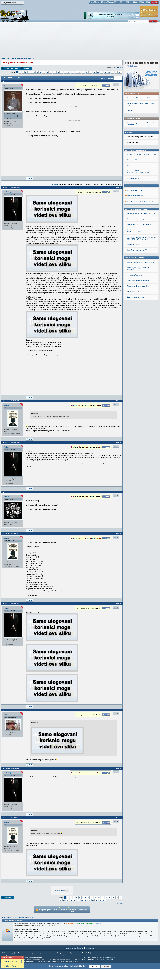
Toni (5, 497)
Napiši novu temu (11, 68)
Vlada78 (6, 192)
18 (72, 72)
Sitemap (80, 948)
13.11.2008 (119, 67)
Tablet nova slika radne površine (138, 280)
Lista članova (134, 2)
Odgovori (27, 68)
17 (69, 72)
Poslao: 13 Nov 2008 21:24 (12, 401)
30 (116, 72)
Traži (142, 2)
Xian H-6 (130, 165)
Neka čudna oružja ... (134, 245)
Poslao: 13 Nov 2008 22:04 (12, 817)
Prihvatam (94, 966)
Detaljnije (98, 923)
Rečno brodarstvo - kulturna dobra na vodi (141, 213)
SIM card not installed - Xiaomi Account (140, 262)
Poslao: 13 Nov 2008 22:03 (12, 768)
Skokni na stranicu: (107, 78)
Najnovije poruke (71, 948)
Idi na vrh (119, 903)
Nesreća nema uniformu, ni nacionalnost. (141, 219)
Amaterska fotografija (134, 275)
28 (109, 72)
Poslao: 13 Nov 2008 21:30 (12, 442)
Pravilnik (126, 2)
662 (120, 72)
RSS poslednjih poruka (135, 196)
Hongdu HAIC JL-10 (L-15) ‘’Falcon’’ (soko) (141, 154)
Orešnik (129, 111)
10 (43, 72)
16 (65, 72)
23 (90, 72)
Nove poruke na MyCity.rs (134, 258)
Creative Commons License (108, 957)
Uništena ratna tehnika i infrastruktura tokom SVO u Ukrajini (140, 231)
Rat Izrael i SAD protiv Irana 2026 (138, 98)
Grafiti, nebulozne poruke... (136, 297)
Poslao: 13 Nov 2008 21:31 (12, 492)
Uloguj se (104, 2)
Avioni (14, 58)
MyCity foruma (74, 961)
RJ (4, 86)
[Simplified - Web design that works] (112, 959)
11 (47, 72)
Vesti (95, 953)
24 (94, 72)
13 (54, 72)
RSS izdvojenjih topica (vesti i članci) (140, 201)
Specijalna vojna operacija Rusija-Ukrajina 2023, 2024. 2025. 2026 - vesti (141, 238)
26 (101, 72)
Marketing (154, 2)
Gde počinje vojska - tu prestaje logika (140, 224)
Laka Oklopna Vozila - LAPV (137, 250)
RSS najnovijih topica (134, 190)
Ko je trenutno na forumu (13, 920)
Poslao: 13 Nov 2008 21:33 (12, 533)
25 (98, 72)
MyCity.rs (100, 953)
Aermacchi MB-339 (133, 178)
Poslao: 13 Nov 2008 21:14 (12, 187)
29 (112, 72)
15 (61, 72)
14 (58, 72)
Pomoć (148, 2)
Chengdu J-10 (132, 160)
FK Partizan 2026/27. (134, 291)
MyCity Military (95, 2)
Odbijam (106, 966)
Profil (30, 178)
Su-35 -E (10, 961)
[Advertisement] (80, 41)
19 (76, 72)
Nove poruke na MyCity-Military (136, 209)
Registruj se (112, 2)
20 (79, 72)
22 (87, 72)
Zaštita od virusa (108, 953)
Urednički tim (90, 948)
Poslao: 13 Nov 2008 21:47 (12, 603)
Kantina (120, 2)
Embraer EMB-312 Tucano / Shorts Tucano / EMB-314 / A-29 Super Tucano (142, 172)
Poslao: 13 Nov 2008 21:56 (12, 710)
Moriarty (6, 405)
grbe (5, 715)
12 (50, 72)
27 (105, 72)
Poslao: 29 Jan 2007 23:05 (12, 81)
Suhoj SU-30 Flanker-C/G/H (25, 58)
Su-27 (9, 966)
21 (83, 72)
